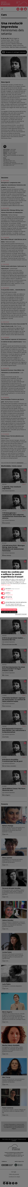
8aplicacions (9, 599)
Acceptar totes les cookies (9, 609)
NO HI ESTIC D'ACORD (21, 614)
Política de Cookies (6, 585)
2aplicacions (9, 590)
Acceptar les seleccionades (9, 612)
